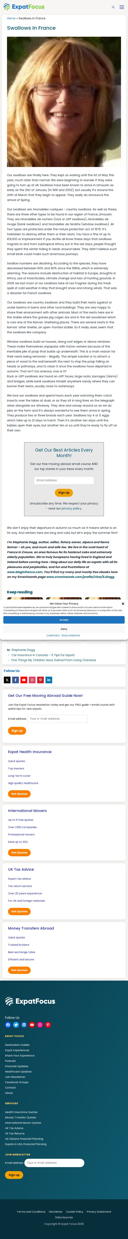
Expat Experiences (17, 1050)
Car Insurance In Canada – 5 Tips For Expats (43, 655)
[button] (123, 603)
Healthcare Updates (18, 1072)
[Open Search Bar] (113, 7)
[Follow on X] (7, 680)
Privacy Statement (71, 635)
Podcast (10, 1061)
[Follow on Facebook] (15, 680)
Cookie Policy (53, 635)
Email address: (17, 719)
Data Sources (64, 1217)
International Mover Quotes (23, 1123)
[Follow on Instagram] (32, 680)
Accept (64, 620)
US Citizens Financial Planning (24, 1139)
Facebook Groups (16, 1082)
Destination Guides (17, 1045)
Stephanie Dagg (23, 650)
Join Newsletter (15, 1077)
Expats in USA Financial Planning (25, 1144)
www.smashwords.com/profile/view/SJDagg (80, 577)
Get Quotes (19, 794)
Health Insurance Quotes (21, 1112)
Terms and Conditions (31, 1212)
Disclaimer (56, 1212)
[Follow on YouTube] (23, 680)
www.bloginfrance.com (24, 572)
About (9, 1093)
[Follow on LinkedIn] (49, 680)
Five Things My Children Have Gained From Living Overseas (54, 660)
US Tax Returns (14, 1133)
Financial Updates (16, 1066)
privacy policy (72, 508)
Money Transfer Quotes (20, 1117)
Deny (64, 629)
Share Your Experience (19, 1055)
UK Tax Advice (14, 1128)
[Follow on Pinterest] (40, 680)
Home (11, 18)
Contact (10, 1088)
